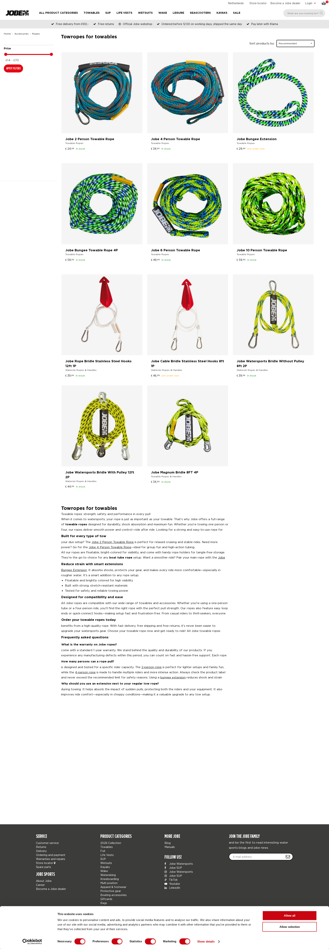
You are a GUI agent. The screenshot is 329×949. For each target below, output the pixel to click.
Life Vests (124, 13)
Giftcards (106, 899)
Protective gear (110, 891)
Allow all (289, 915)
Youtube (174, 883)
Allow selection (289, 926)
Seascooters (200, 13)
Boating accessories (113, 895)
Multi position (108, 883)
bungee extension (173, 677)
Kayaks (221, 13)
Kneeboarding (109, 878)
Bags (103, 903)
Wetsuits (145, 13)
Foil (102, 850)
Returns (41, 846)
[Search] (321, 13)
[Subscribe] (288, 856)
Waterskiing (108, 874)
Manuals (169, 846)
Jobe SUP (175, 867)
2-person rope (151, 667)
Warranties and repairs (50, 858)
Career (40, 884)
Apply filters (13, 68)
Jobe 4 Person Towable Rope (110, 547)
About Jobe (44, 880)
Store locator (258, 3)
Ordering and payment (50, 854)
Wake (162, 13)
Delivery (41, 850)
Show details (206, 941)
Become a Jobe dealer (285, 3)
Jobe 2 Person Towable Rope (113, 541)
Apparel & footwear (113, 887)
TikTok (173, 879)
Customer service (47, 842)
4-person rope (85, 672)
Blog (167, 842)
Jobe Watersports (180, 863)
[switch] (117, 941)
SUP (108, 13)
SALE (236, 13)
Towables (92, 13)
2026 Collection (110, 842)
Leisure (178, 13)
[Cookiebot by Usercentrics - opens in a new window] (32, 941)
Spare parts (43, 866)
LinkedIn (174, 887)
